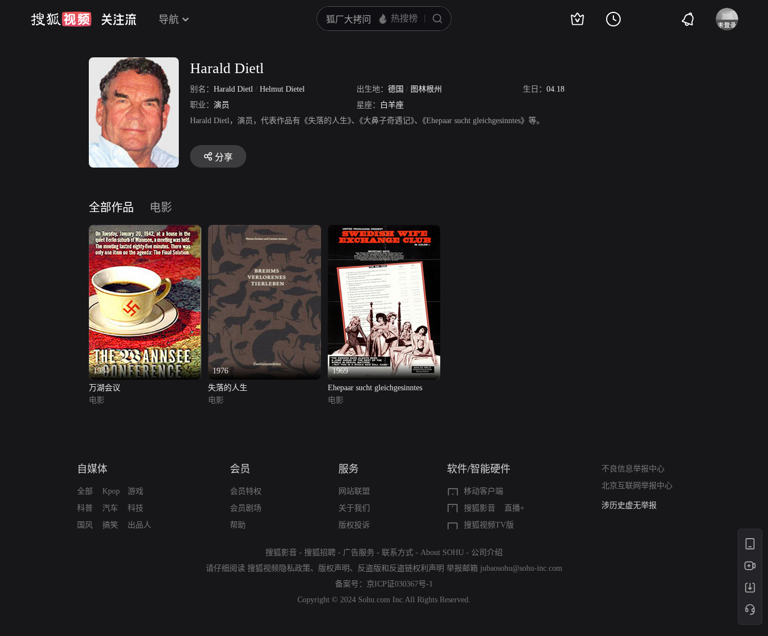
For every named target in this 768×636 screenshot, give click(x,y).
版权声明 (334, 568)
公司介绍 (487, 552)
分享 (224, 157)
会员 (240, 469)
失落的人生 (227, 388)
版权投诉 (354, 525)
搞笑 (110, 525)
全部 (85, 491)
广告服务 (358, 552)
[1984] (145, 231)
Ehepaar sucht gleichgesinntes (375, 388)
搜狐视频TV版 (489, 525)
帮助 (238, 525)
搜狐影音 (479, 508)
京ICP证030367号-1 (400, 584)
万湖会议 (104, 388)
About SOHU (442, 552)
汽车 (110, 508)
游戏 (135, 491)
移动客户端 (483, 491)
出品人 (139, 525)
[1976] (264, 231)
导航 (169, 20)
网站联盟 (354, 491)
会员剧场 (245, 508)
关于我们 (354, 508)
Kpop (111, 491)
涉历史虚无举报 (629, 505)
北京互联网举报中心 (637, 485)
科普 (85, 508)
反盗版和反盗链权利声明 (401, 568)
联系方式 (397, 552)
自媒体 (92, 469)
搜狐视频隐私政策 (278, 568)
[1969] (384, 231)
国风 (85, 525)
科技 (135, 508)
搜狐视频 (61, 19)
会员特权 (245, 491)
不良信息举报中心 (633, 468)
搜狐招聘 (320, 552)
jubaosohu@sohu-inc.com (521, 568)
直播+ (514, 508)
